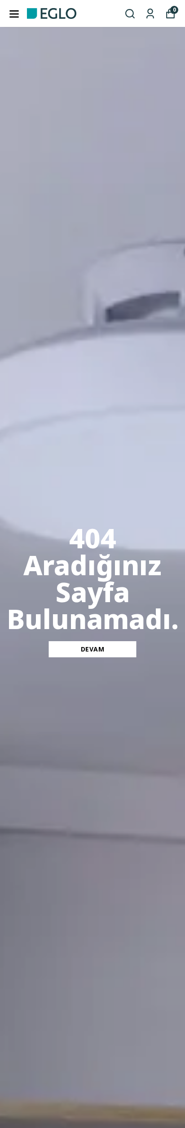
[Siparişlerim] (150, 13)
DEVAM (93, 649)
